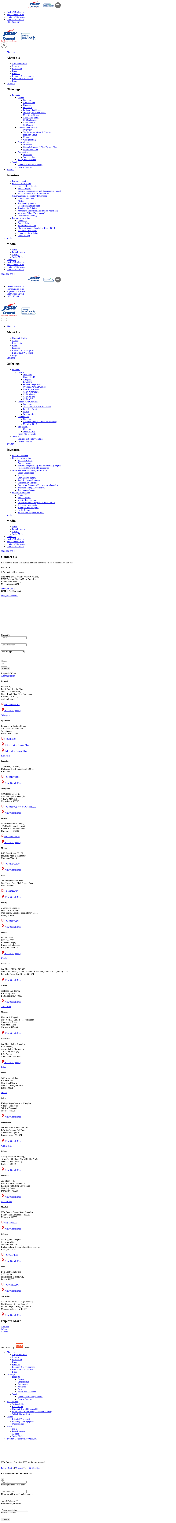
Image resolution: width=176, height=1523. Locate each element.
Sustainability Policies (27, 208)
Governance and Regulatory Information (29, 196)
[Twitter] (8, 1457)
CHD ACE (28, 125)
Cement (21, 97)
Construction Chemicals (28, 127)
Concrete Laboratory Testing (30, 164)
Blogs (14, 81)
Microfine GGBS (30, 149)
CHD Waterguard (30, 117)
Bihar (3, 1067)
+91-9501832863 (12, 1285)
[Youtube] (24, 1457)
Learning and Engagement (23, 1421)
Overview (27, 100)
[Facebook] (3, 1457)
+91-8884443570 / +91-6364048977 (20, 807)
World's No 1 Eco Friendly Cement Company (32, 1411)
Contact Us (22, 220)
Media (9, 238)
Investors (10, 169)
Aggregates (23, 152)
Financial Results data (27, 186)
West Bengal (6, 1146)
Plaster (20, 1389)
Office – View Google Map (16, 745)
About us (5, 1327)
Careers (4, 1332)
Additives (22, 1387)
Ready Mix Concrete (27, 159)
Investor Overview (20, 181)
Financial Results (25, 460)
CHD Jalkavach (30, 120)
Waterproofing (29, 140)
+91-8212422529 (12, 864)
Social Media (18, 257)
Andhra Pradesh (8, 676)
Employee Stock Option (28, 233)
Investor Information (21, 218)
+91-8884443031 (12, 891)
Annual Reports (24, 188)
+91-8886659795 (12, 704)
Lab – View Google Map (15, 751)
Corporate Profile (19, 63)
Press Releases (18, 252)
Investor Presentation (27, 225)
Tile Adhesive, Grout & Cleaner (37, 132)
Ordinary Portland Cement (34, 112)
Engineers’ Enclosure (16, 17)
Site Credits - (34, 1468)
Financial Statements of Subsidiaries (33, 193)
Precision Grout (30, 135)
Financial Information (21, 183)
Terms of (19, 1468)
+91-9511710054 (11, 1255)
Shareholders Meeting (27, 216)
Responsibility (13, 1401)
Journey (15, 66)
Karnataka (5, 756)
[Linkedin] (19, 1457)
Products (16, 95)
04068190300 (10, 739)
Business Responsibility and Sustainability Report (39, 191)
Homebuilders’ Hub (15, 14)
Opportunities (18, 1424)
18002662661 (31, 1439)
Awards (15, 254)
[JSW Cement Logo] (28, 7)
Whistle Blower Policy (22, 1414)
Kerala (4, 958)
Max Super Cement (31, 115)
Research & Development (23, 76)
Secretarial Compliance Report (31, 512)
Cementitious (23, 142)
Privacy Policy (7, 1468)
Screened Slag (29, 157)
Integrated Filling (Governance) (31, 213)
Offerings (11, 83)
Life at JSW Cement (21, 1419)
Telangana (5, 715)
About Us (11, 52)
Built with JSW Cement (22, 78)
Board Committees (26, 198)
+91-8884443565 (12, 921)
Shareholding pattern (27, 203)
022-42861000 (10, 1223)
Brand (14, 71)
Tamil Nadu (6, 1006)
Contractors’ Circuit (15, 19)
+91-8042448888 (12, 777)
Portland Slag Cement (32, 110)
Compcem (27, 105)
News (14, 249)
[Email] (29, 1457)
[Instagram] (14, 1457)
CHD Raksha (29, 122)
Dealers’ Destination (15, 12)
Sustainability (18, 1404)
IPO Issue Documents (27, 230)
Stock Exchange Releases (29, 206)
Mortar (26, 137)
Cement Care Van (25, 167)
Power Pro (27, 107)
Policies (21, 201)
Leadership (17, 68)
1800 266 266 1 (13, 22)
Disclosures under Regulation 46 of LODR (36, 228)
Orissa (4, 1092)
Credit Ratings (24, 235)
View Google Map (12, 710)
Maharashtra (6, 1201)
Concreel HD (29, 102)
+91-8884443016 (12, 836)
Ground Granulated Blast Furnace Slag (40, 147)
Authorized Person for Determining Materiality (38, 211)
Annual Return (24, 223)
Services (15, 162)
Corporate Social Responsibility (26, 1409)
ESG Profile (17, 1406)
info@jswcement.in (9, 595)
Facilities (16, 73)
